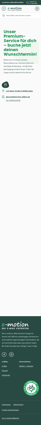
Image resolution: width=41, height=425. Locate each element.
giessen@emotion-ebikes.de (18, 97)
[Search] (3, 15)
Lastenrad (6, 375)
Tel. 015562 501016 (13, 100)
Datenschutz (18, 404)
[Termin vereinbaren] (37, 9)
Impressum (6, 404)
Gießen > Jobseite (26, 366)
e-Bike (4, 366)
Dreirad (5, 370)
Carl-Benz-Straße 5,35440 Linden (19, 91)
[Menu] (5, 9)
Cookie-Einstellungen (10, 410)
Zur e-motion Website (10, 418)
